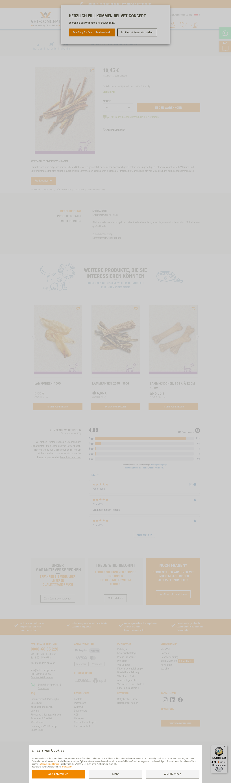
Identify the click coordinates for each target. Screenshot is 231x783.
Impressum (67, 766)
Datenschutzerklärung (49, 764)
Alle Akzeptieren (58, 774)
